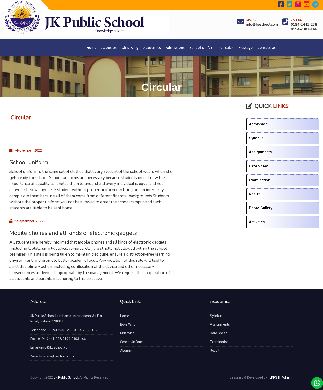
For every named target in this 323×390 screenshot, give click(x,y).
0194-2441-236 (304, 24)
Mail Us (251, 19)
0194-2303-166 (304, 29)
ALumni (126, 350)
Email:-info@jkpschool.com (50, 347)
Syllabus (256, 138)
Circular (226, 47)
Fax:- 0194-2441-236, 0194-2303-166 (58, 339)
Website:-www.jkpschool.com (52, 356)
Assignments (260, 152)
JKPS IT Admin (280, 377)
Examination (259, 180)
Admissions (175, 47)
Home (91, 47)
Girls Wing (130, 47)
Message (245, 47)
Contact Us (267, 47)
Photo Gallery (260, 208)
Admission (258, 124)
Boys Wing (127, 324)
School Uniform (202, 47)
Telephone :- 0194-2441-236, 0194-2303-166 (63, 330)
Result (254, 194)
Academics (152, 47)
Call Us (296, 19)
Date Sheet (258, 166)
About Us (109, 47)
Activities (257, 222)
